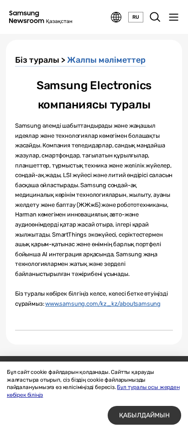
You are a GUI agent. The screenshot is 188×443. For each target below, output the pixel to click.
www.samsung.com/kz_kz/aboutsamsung (103, 303)
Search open (155, 17)
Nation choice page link (116, 17)
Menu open (173, 17)
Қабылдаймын (144, 415)
